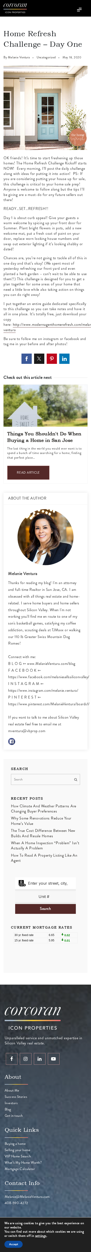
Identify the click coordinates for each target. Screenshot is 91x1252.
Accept (13, 1244)
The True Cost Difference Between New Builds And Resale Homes (43, 833)
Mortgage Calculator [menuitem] (20, 1168)
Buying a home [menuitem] (15, 1143)
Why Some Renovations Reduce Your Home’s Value (41, 821)
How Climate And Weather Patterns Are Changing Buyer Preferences (43, 808)
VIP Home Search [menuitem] (18, 1156)
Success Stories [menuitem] (16, 1096)
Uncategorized (46, 57)
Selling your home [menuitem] (18, 1150)
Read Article (28, 472)
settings (40, 1236)
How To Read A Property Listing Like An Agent (44, 858)
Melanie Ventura (19, 57)
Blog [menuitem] (8, 1109)
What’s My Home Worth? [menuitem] (23, 1162)
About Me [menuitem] (12, 1090)
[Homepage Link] (15, 8)
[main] (45, 501)
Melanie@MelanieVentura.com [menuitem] (27, 1196)
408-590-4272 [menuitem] (16, 1203)
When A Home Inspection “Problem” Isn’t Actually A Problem (45, 845)
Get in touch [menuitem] (14, 1115)
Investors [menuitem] (11, 1103)
